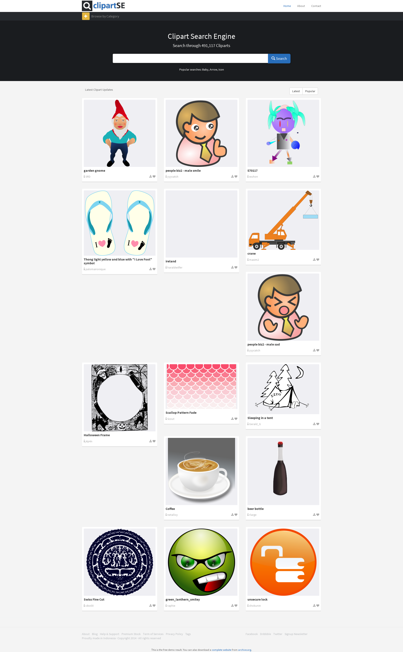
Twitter (277, 634)
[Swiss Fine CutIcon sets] (120, 562)
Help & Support (109, 634)
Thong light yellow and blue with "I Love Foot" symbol (118, 261)
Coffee (170, 509)
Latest (296, 91)
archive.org (244, 650)
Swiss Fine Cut (94, 599)
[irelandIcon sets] (201, 224)
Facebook (252, 634)
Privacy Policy (174, 634)
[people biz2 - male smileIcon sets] (201, 133)
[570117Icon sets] (283, 133)
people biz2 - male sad (263, 344)
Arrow (213, 69)
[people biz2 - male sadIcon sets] (283, 307)
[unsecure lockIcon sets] (283, 562)
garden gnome (94, 170)
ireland (171, 261)
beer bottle (255, 509)
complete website (221, 650)
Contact (316, 6)
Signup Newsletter (296, 634)
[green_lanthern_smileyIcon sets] (201, 562)
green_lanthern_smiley (183, 599)
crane (251, 253)
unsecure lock (257, 599)
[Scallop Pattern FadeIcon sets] (201, 386)
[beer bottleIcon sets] (283, 471)
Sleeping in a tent (260, 418)
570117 (252, 170)
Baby (205, 69)
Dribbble (265, 634)
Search (281, 58)
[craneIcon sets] (283, 220)
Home (287, 6)
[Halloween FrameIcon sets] (120, 397)
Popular (310, 91)
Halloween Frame (97, 435)
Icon (221, 69)
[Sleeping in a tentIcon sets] (283, 389)
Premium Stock (131, 634)
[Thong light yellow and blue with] (120, 223)
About (301, 6)
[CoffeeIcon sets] (201, 471)
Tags (188, 634)
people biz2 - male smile (183, 170)
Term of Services (153, 634)
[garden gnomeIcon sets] (120, 133)
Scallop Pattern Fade (181, 412)
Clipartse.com (106, 6)
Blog (95, 634)
